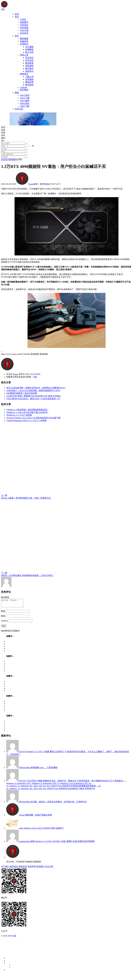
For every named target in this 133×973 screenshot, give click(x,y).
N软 (35, 377)
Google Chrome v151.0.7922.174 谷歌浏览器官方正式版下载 (34, 418)
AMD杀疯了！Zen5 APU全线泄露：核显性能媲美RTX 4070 (33, 390)
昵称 (3, 611)
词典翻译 (29, 49)
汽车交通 (24, 30)
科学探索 (24, 28)
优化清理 (29, 60)
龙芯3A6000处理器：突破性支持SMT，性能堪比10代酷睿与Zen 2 (36, 388)
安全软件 (29, 57)
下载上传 (29, 77)
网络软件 (24, 74)
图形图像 (24, 38)
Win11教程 (24, 101)
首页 (17, 14)
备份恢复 (29, 63)
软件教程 (24, 90)
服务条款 (14, 866)
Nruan (31, 184)
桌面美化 (29, 71)
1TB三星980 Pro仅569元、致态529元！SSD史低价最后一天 (33, 399)
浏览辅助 (29, 79)
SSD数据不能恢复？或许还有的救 (21, 393)
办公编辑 (29, 47)
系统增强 (29, 66)
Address (4, 621)
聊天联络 (29, 85)
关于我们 (5, 866)
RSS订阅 (49, 866)
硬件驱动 (29, 68)
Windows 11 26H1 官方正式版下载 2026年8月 (27, 412)
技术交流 (19, 109)
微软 (17, 92)
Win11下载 (24, 98)
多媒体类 (24, 41)
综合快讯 (24, 33)
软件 (17, 36)
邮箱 (3, 616)
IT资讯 (23, 19)
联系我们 (40, 866)
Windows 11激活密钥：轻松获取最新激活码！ (28, 410)
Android (23, 87)
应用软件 (24, 44)
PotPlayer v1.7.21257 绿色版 (19, 415)
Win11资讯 (24, 95)
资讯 (17, 17)
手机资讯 (24, 25)
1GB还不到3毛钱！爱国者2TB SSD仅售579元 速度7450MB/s (33, 396)
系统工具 (24, 55)
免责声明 (32, 866)
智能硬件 (24, 22)
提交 (3, 626)
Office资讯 (24, 103)
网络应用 (29, 82)
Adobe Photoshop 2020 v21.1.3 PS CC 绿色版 (26, 420)
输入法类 (29, 52)
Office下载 (24, 106)
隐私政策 (23, 866)
